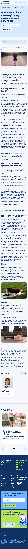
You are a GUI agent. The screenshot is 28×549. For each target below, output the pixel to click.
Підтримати (8, 525)
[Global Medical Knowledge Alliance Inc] (4, 467)
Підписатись (8, 505)
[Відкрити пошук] (17, 2)
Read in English (7, 49)
